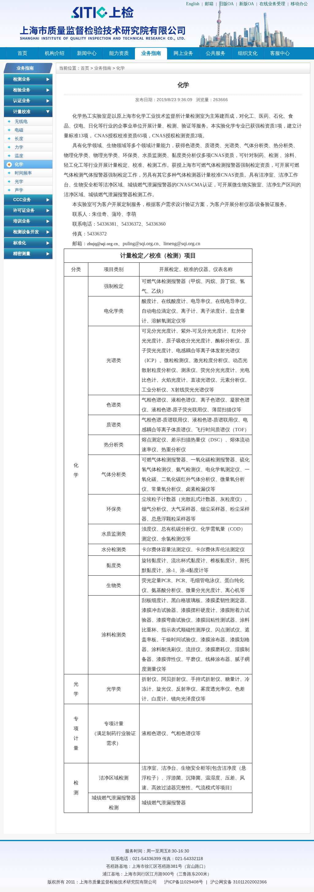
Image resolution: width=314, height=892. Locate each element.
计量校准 (21, 111)
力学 (19, 147)
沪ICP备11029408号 (183, 881)
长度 (19, 138)
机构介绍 (54, 53)
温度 (19, 155)
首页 (22, 53)
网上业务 (183, 53)
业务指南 (151, 53)
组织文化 (248, 53)
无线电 (21, 121)
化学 (19, 164)
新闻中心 (87, 53)
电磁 (19, 130)
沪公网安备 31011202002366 (238, 881)
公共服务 (215, 53)
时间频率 (23, 172)
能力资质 (119, 53)
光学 (19, 181)
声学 (19, 190)
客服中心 (280, 53)
